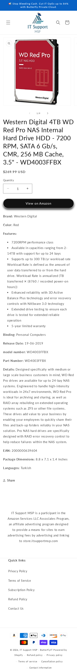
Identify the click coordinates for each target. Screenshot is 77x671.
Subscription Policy (21, 590)
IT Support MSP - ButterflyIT (36, 649)
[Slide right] (47, 113)
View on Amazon (38, 203)
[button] (8, 22)
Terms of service (27, 661)
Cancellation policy (52, 661)
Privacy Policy (17, 571)
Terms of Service (19, 580)
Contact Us (16, 608)
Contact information (40, 667)
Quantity (8, 180)
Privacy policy (55, 655)
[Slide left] (29, 113)
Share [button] (11, 480)
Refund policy (35, 655)
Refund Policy (17, 599)
